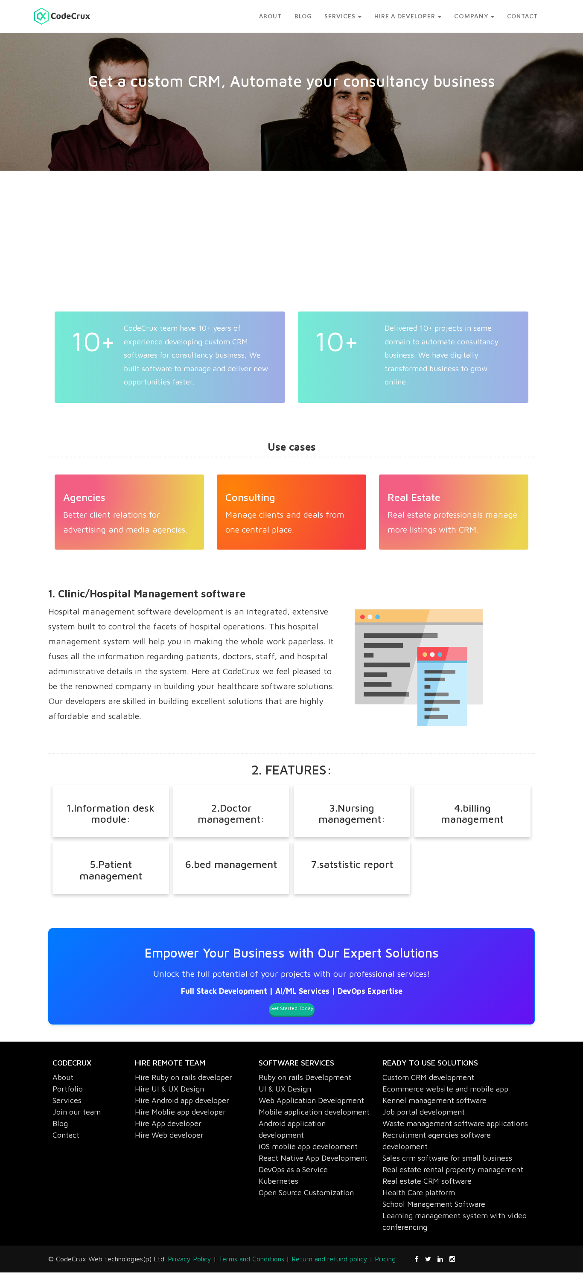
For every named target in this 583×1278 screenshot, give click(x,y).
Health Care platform (418, 1192)
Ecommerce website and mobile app (445, 1088)
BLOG (323, 16)
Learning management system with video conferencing (454, 1221)
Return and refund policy (329, 1259)
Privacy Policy (189, 1259)
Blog (60, 1123)
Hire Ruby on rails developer (183, 1077)
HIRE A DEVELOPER (416, 16)
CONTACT (522, 16)
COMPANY (475, 16)
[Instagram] (452, 1259)
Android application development (292, 1129)
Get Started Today (291, 1008)
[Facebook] (420, 1259)
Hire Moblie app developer (180, 1111)
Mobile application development (314, 1111)
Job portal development (423, 1111)
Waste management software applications (455, 1123)
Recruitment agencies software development (436, 1140)
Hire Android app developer (182, 1100)
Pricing (385, 1259)
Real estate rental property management (452, 1169)
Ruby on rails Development (305, 1077)
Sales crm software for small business (447, 1157)
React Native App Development (313, 1157)
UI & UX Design (285, 1088)
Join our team (76, 1111)
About (62, 1077)
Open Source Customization (306, 1192)
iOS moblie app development (308, 1146)
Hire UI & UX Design (169, 1088)
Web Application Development (311, 1100)
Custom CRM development (428, 1077)
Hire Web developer (169, 1134)
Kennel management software (434, 1100)
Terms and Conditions (251, 1259)
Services (67, 1100)
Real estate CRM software (427, 1180)
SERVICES (357, 16)
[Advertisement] (304, 247)
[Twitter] (431, 1259)
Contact (65, 1134)
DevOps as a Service (293, 1169)
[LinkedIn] (443, 1259)
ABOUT (291, 16)
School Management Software (433, 1203)
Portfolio (67, 1088)
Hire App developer (168, 1123)
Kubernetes (278, 1180)
